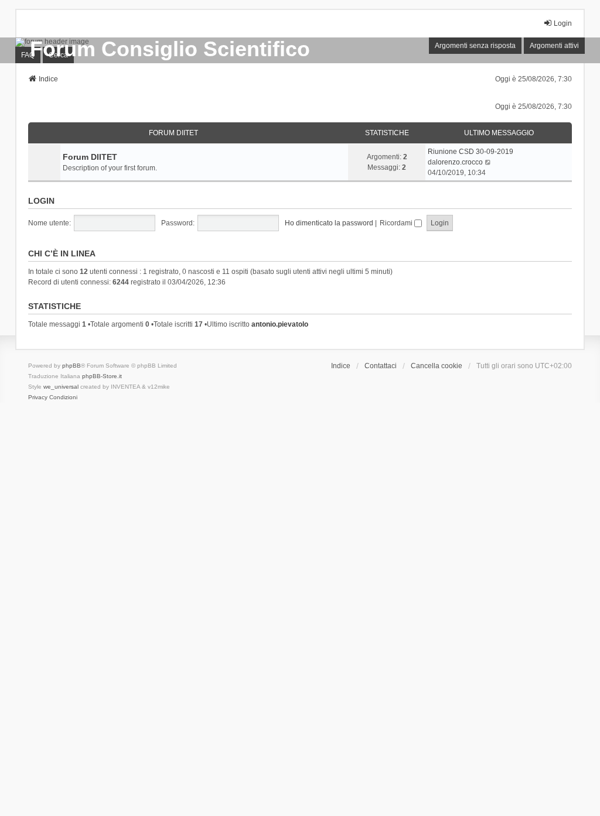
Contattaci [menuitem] (380, 366)
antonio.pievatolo (279, 324)
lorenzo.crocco (459, 162)
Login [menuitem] (563, 23)
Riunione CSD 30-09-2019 (470, 152)
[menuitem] (37, 397)
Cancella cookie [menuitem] (436, 366)
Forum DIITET (173, 133)
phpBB (71, 365)
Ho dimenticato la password (329, 223)
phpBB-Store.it (102, 376)
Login (41, 200)
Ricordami (397, 223)
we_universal (61, 386)
